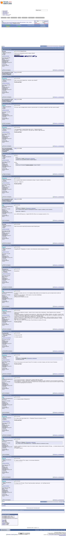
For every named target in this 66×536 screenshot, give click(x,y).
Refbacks (3, 524)
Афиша (19, 17)
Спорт (27, 22)
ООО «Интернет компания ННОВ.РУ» (54, 534)
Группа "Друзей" (31, 17)
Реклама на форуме (62, 535)
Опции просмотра (60, 47)
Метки (3, 504)
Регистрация (46, 23)
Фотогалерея (5, 10)
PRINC (15, 99)
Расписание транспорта (40, 17)
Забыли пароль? (37, 23)
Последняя (61, 46)
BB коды (3, 519)
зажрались (4, 505)
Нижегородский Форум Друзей (11, 22)
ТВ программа (24, 17)
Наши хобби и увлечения (21, 22)
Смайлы (3, 520)
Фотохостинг (5, 13)
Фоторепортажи (14, 17)
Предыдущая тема (30, 507)
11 (57, 46)
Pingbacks (3, 523)
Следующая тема (36, 507)
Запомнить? (46, 21)
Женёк (15, 72)
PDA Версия (5, 11)
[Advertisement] (25, 31)
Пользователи (42, 26)
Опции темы (54, 47)
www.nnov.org (3, 17)
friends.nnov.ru (63, 534)
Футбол (30, 22)
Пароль (35, 22)
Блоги (9, 17)
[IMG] (3, 521)
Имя (35, 21)
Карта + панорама (6, 14)
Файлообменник (6, 12)
